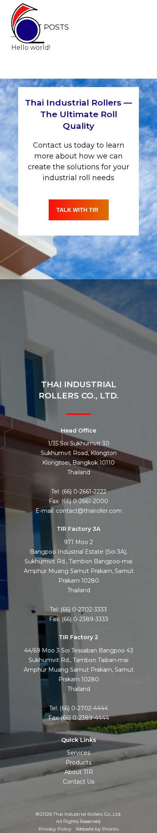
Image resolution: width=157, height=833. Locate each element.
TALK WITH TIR (77, 210)
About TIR (78, 772)
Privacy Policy (55, 829)
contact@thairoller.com (89, 510)
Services (78, 752)
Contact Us (78, 781)
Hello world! (30, 47)
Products (78, 762)
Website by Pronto (97, 829)
